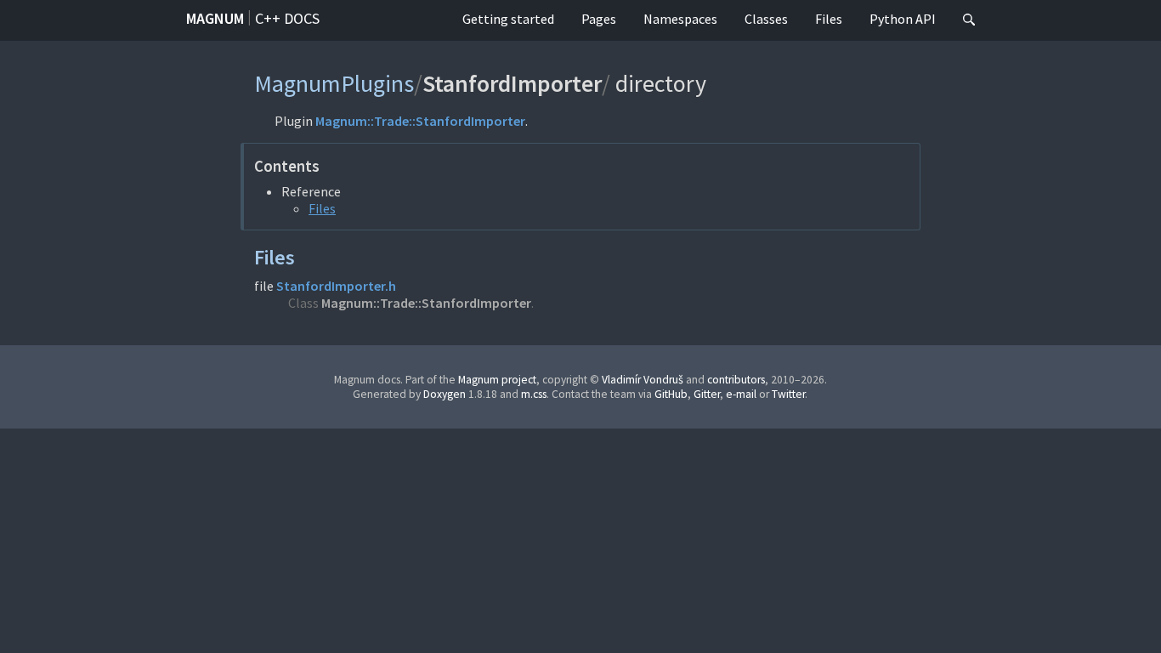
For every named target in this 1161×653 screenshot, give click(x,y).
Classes (766, 18)
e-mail (741, 394)
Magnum (215, 18)
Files (828, 18)
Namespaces (680, 18)
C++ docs (287, 18)
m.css (534, 394)
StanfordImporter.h (336, 285)
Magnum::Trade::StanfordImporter (420, 120)
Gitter (707, 394)
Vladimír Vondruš (642, 379)
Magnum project (497, 379)
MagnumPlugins (334, 83)
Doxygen (444, 394)
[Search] (968, 20)
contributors (736, 379)
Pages (598, 18)
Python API (902, 18)
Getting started (508, 18)
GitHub (671, 394)
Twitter (788, 394)
